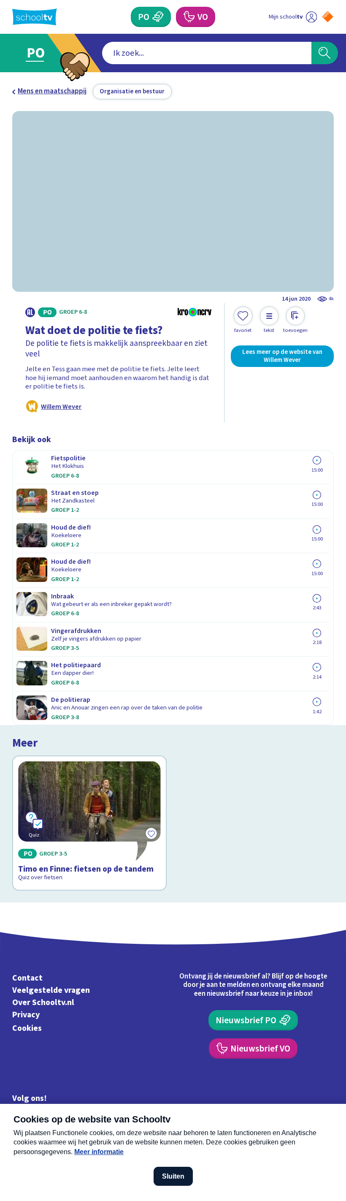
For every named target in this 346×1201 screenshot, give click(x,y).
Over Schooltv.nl (43, 1002)
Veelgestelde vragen (51, 990)
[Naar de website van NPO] (327, 16)
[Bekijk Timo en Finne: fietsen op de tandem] (89, 823)
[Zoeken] (324, 53)
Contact (27, 978)
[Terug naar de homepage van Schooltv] (34, 16)
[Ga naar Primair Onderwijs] (41, 53)
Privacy (26, 1015)
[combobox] (206, 53)
